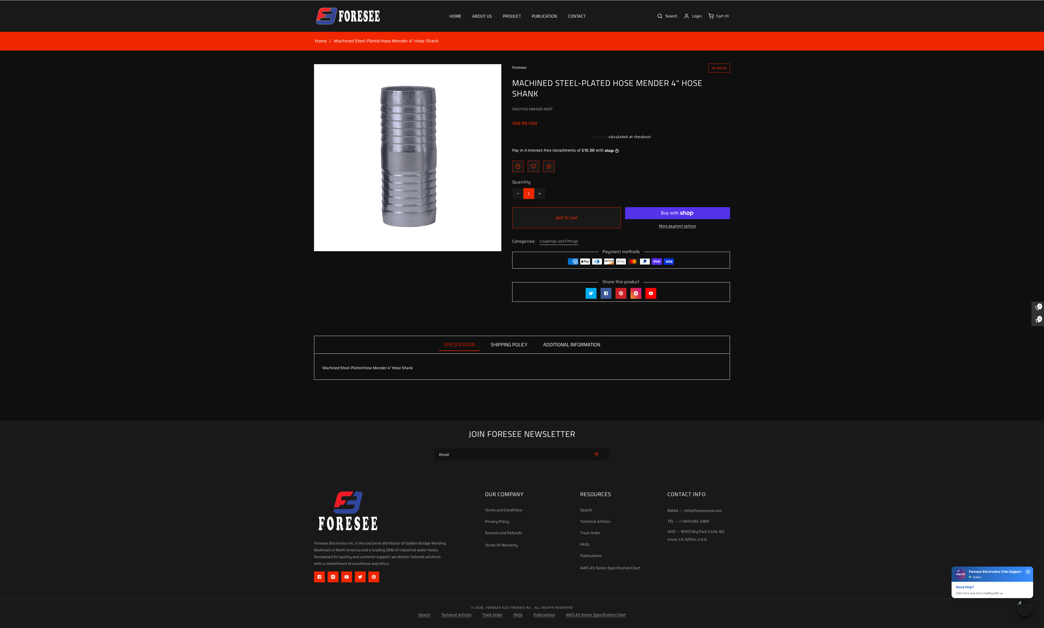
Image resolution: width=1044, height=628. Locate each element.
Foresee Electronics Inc (509, 607)
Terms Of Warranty (501, 545)
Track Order (590, 533)
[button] (512, 16)
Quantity (521, 182)
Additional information (571, 344)
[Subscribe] (596, 455)
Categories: (524, 241)
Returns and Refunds (503, 533)
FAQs (584, 544)
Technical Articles (595, 521)
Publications (591, 556)
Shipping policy (509, 344)
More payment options (677, 225)
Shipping (599, 137)
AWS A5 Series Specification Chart (610, 568)
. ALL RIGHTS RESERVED (552, 607)
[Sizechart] (518, 166)
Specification (459, 344)
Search (586, 510)
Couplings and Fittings (559, 241)
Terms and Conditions (503, 510)
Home (321, 41)
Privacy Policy (497, 521)
